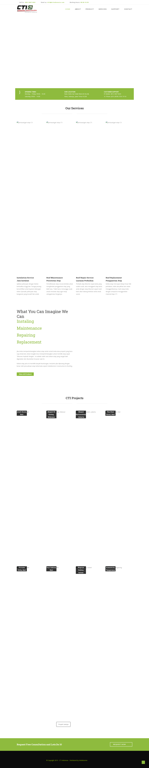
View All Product (25, 374)
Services (103, 9)
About (78, 9)
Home (67, 9)
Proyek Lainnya (63, 724)
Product (90, 9)
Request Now (119, 744)
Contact (128, 9)
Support (115, 9)
